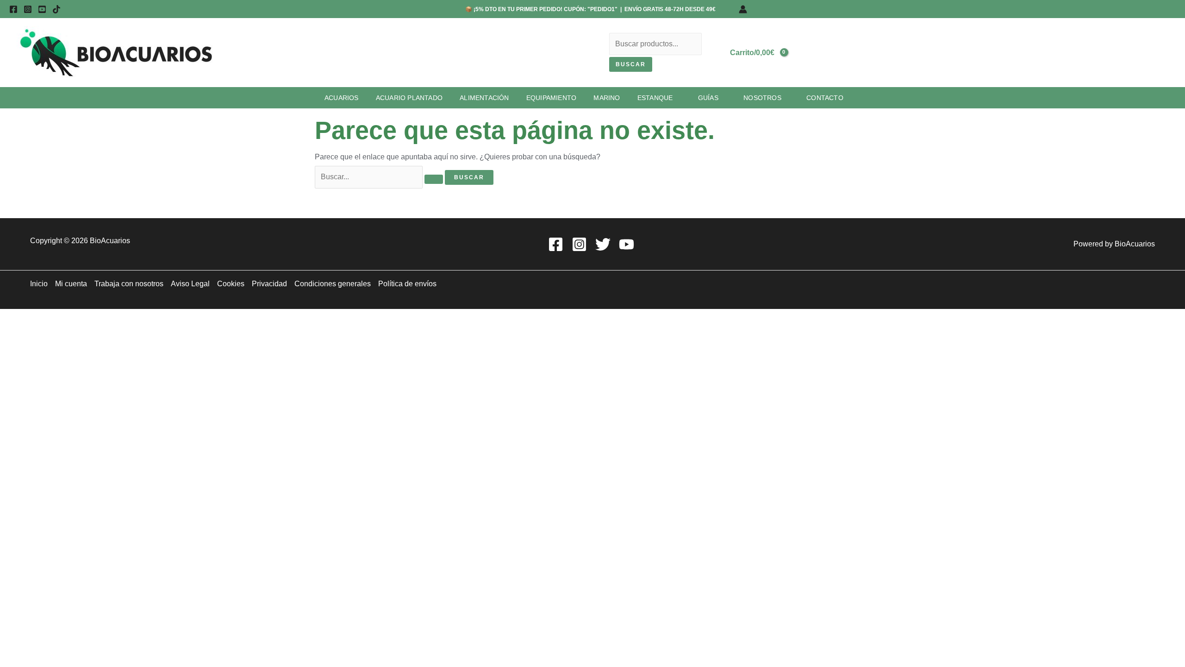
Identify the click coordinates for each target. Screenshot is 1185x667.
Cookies (230, 284)
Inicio (39, 284)
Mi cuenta (71, 284)
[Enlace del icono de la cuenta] (743, 9)
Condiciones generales (332, 284)
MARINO (606, 97)
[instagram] (28, 9)
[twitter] (604, 244)
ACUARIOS (341, 97)
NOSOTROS (762, 97)
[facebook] (13, 9)
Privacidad (269, 284)
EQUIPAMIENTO (551, 97)
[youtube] (42, 9)
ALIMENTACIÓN (484, 97)
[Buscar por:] (380, 177)
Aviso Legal (190, 284)
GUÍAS (708, 97)
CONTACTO (824, 97)
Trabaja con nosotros (128, 284)
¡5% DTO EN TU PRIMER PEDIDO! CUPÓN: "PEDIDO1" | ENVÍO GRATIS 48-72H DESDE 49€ (594, 9)
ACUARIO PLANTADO (409, 97)
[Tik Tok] (56, 9)
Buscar (631, 64)
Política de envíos (407, 284)
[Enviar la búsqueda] (433, 179)
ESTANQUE (655, 97)
